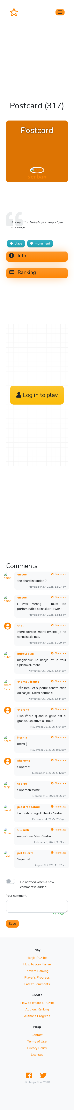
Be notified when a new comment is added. (37, 884)
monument (42, 243)
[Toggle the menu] (60, 12)
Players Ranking (37, 971)
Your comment (16, 895)
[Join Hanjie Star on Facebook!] (30, 1075)
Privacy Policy (37, 1048)
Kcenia (22, 738)
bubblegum (25, 654)
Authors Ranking (37, 1009)
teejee (22, 784)
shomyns (23, 761)
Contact (37, 1035)
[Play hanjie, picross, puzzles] (15, 12)
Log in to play (40, 395)
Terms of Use (37, 1041)
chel (20, 625)
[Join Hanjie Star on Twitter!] (44, 1075)
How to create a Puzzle (37, 1003)
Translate (60, 574)
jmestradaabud (28, 807)
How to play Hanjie (37, 964)
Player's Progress (37, 977)
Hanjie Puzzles (37, 958)
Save (12, 923)
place (18, 243)
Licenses (37, 1054)
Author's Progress (37, 1016)
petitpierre (25, 853)
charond (23, 710)
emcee (22, 574)
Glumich (23, 830)
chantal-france (28, 682)
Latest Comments (37, 984)
